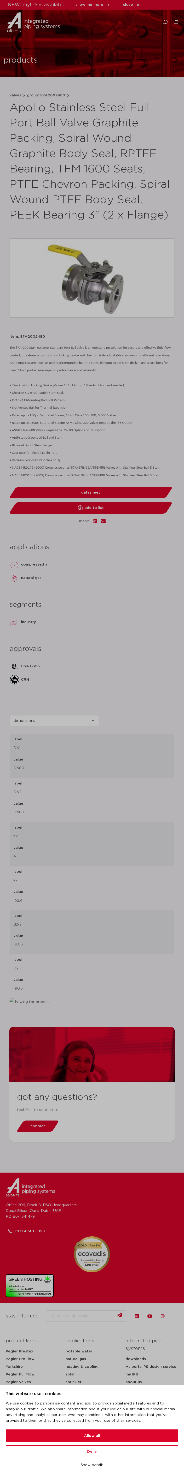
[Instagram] (162, 1316)
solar (70, 1374)
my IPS (132, 1374)
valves (15, 95)
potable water (79, 1351)
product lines (21, 1341)
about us (134, 1382)
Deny (92, 1451)
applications (80, 1341)
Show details (92, 1465)
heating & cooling (82, 1367)
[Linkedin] (136, 1316)
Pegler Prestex (19, 1351)
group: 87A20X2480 (46, 95)
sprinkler (73, 1382)
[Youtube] (149, 1316)
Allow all (92, 1436)
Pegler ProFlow (20, 1359)
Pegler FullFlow (20, 1374)
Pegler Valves (18, 1382)
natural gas (76, 1359)
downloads (136, 1359)
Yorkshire (14, 1367)
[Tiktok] (175, 1316)
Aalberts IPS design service (151, 1367)
